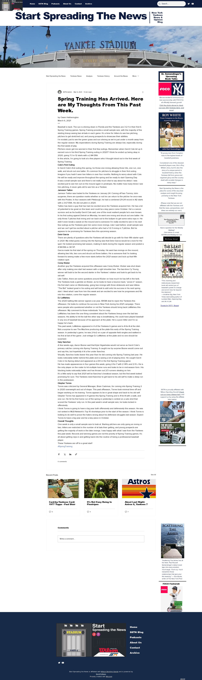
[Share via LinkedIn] (70, 454)
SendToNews (101, 674)
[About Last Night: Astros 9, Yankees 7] (139, 488)
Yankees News (76, 76)
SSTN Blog (136, 632)
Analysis (89, 76)
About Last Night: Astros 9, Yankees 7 (136, 503)
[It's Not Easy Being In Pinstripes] (101, 488)
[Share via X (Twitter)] (64, 454)
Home (133, 627)
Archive (135, 653)
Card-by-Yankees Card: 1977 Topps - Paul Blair (62, 503)
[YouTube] (192, 3)
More (134, 76)
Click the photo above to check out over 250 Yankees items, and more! (171, 107)
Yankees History (103, 76)
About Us (136, 642)
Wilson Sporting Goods (109, 672)
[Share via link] (76, 454)
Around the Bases (121, 76)
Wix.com (109, 676)
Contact (135, 647)
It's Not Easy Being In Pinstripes (99, 503)
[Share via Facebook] (59, 454)
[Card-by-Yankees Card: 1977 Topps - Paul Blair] (63, 488)
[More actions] (142, 92)
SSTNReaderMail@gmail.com (171, 235)
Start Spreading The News (81, 15)
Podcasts (135, 637)
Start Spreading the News (56, 76)
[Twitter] (188, 3)
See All (153, 475)
